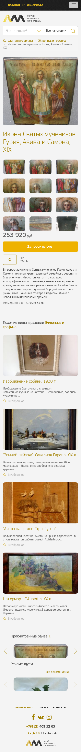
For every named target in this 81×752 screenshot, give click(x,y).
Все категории (56, 30)
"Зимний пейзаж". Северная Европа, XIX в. (40, 455)
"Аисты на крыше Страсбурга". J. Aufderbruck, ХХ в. (31, 531)
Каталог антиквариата (25, 4)
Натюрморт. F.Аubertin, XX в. (27, 599)
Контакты (59, 707)
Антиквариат (24, 707)
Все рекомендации (57, 671)
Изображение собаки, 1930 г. (29, 381)
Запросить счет (40, 246)
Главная (43, 707)
